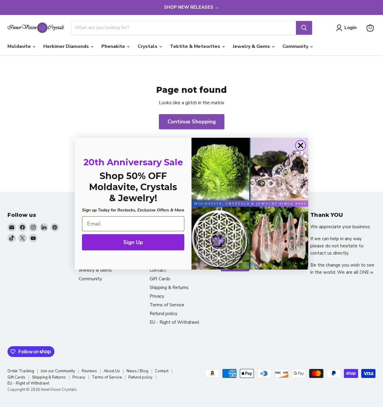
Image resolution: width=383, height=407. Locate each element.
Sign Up (133, 242)
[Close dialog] (300, 145)
